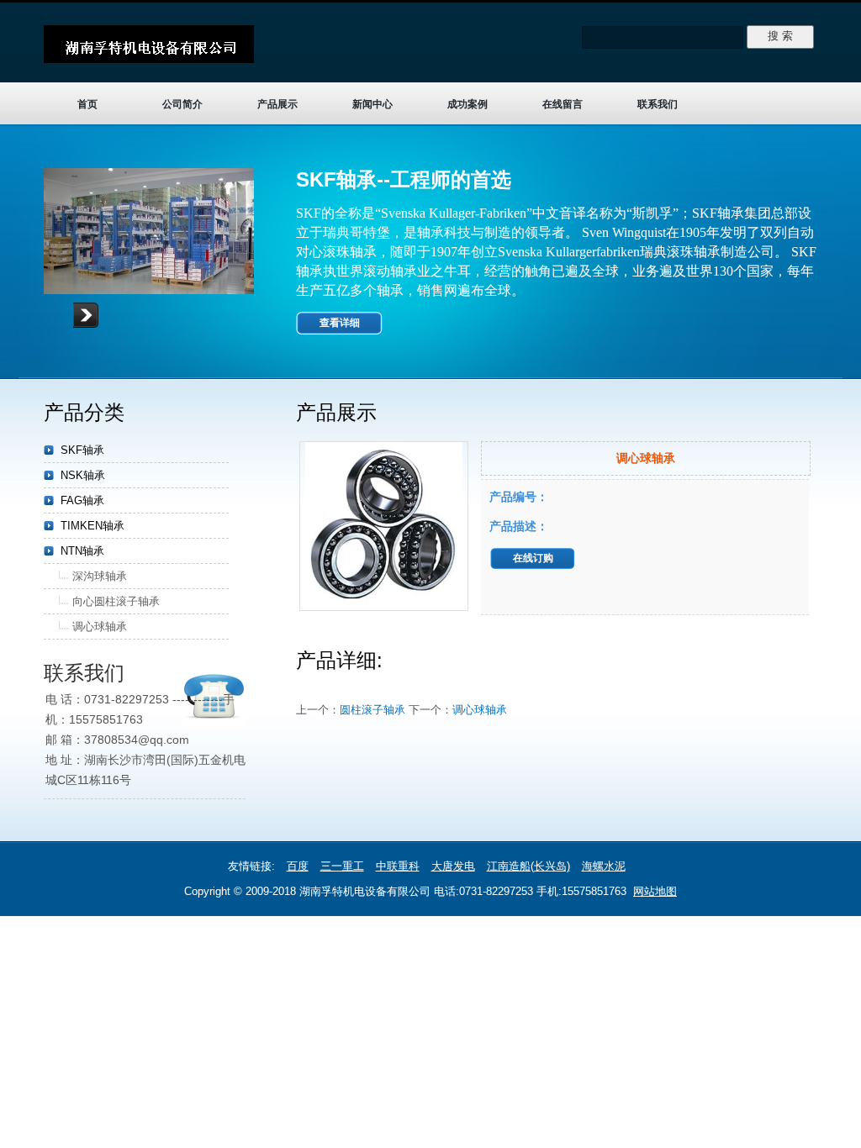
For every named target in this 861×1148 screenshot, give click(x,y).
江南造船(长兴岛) (528, 866)
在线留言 (562, 104)
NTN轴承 (82, 551)
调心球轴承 (479, 709)
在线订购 (533, 558)
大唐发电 (453, 866)
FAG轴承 (82, 500)
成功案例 (467, 104)
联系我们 (657, 104)
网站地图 (655, 891)
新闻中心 (372, 104)
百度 (298, 866)
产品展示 (277, 104)
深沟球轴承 (99, 576)
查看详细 (340, 323)
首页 (87, 104)
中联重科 (398, 866)
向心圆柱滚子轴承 (116, 601)
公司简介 (182, 104)
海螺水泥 (604, 866)
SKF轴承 (82, 450)
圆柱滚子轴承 (372, 709)
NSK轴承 (83, 475)
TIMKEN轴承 (92, 525)
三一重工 (342, 866)
